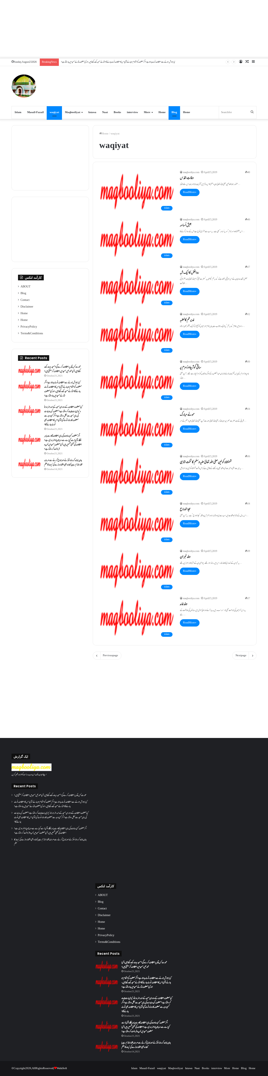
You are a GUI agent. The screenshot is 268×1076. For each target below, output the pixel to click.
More (147, 112)
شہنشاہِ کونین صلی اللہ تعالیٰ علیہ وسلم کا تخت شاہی (206, 462)
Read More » (189, 192)
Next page (241, 655)
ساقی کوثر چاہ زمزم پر (190, 367)
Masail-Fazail (35, 112)
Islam (18, 112)
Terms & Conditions (32, 333)
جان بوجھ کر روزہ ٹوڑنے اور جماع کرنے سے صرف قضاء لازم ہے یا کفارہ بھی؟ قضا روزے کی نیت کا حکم (63, 462)
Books (117, 112)
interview (132, 112)
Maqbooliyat (72, 112)
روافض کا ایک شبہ (189, 273)
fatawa (92, 112)
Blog (174, 112)
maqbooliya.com (191, 172)
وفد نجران (185, 557)
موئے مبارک (187, 415)
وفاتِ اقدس (186, 178)
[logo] (32, 770)
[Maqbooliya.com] (24, 86)
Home (162, 112)
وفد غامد (183, 604)
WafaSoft (62, 1068)
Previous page (110, 655)
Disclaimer (27, 306)
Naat (105, 112)
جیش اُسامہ (186, 225)
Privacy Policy (29, 326)
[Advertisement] (134, 29)
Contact (25, 300)
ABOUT (26, 286)
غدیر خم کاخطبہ (187, 320)
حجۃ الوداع (185, 509)
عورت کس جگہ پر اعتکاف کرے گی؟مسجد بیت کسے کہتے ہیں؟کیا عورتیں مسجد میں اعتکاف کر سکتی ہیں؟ (62, 369)
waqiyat (54, 112)
